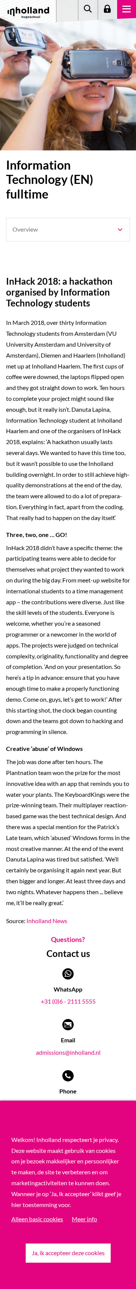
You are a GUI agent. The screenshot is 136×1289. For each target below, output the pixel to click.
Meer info (84, 1218)
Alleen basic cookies (37, 1218)
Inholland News (46, 920)
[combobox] (68, 229)
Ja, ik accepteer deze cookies (68, 1252)
